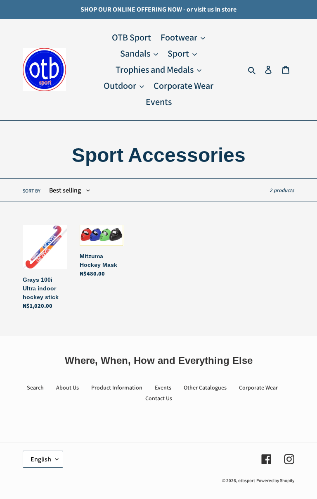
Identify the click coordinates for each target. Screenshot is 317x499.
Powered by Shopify (275, 480)
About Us (67, 387)
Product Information (116, 387)
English (41, 459)
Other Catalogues (205, 387)
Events (163, 387)
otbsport (246, 480)
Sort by (31, 191)
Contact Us (158, 398)
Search (35, 387)
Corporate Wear (258, 387)
